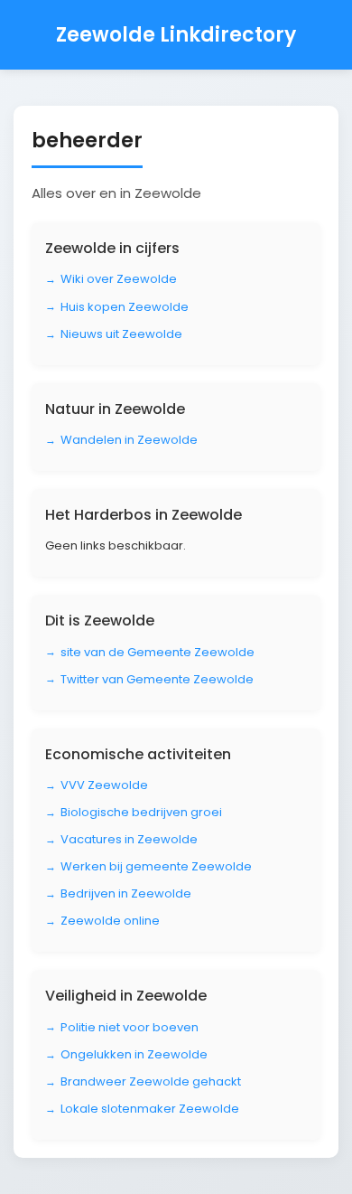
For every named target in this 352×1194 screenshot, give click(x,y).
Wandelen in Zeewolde (129, 439)
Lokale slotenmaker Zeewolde (149, 1108)
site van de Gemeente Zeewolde (157, 652)
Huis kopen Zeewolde (124, 306)
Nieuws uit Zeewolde (121, 334)
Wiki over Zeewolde (118, 278)
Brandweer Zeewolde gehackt (150, 1081)
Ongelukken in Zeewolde (134, 1054)
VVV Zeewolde (104, 785)
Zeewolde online (110, 920)
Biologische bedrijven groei (141, 812)
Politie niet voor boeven (129, 1027)
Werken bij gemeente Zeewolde (156, 866)
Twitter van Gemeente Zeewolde (157, 679)
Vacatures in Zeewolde (129, 839)
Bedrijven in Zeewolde (125, 893)
